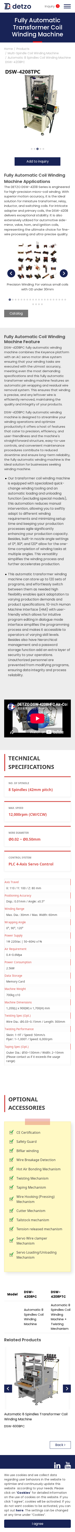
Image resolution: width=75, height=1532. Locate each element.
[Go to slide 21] (33, 304)
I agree (37, 1523)
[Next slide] (64, 273)
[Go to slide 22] (36, 304)
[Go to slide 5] (43, 149)
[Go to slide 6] (24, 299)
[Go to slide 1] (31, 149)
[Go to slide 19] (62, 299)
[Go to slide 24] (42, 304)
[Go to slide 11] (39, 299)
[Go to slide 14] (48, 299)
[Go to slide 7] (27, 299)
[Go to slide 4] (40, 149)
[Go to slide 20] (65, 299)
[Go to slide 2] (34, 149)
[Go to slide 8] (30, 299)
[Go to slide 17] (56, 299)
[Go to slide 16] (53, 299)
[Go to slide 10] (36, 299)
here (20, 1510)
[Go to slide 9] (33, 299)
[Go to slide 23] (39, 304)
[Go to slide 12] (42, 299)
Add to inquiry (37, 161)
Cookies (23, 1493)
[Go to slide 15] (50, 299)
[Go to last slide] (11, 273)
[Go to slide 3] (37, 149)
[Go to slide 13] (45, 299)
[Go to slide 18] (59, 299)
